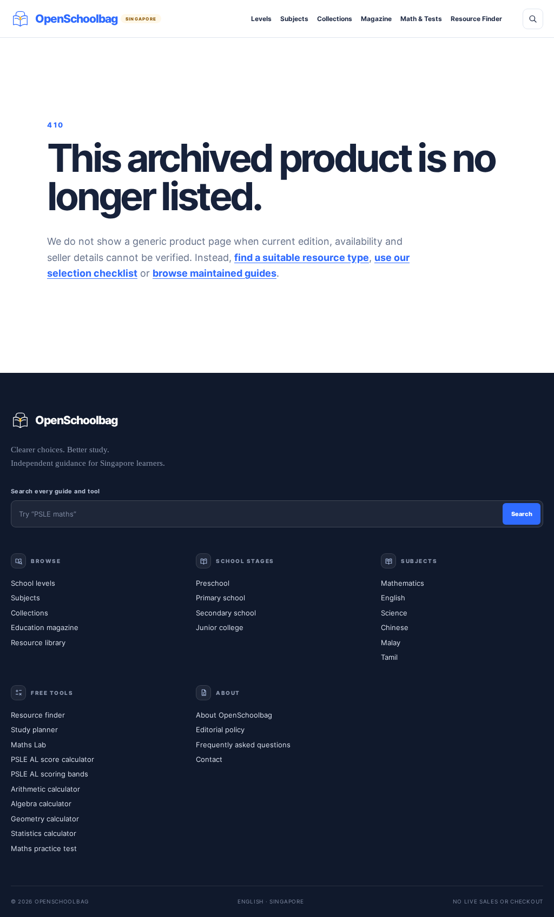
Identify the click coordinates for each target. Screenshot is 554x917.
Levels (261, 19)
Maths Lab (28, 744)
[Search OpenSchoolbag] (533, 19)
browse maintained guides (214, 273)
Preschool (212, 583)
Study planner (34, 729)
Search (521, 514)
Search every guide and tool (55, 491)
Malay (390, 642)
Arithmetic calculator (45, 789)
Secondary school (226, 612)
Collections (334, 19)
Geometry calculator (45, 818)
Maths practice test (44, 848)
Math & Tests (421, 19)
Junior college (219, 627)
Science (394, 612)
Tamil (389, 657)
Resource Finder (476, 19)
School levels (33, 583)
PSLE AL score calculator (52, 759)
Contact (209, 759)
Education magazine (44, 627)
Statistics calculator (43, 833)
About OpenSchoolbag (234, 715)
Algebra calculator (41, 803)
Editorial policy (220, 729)
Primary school (220, 597)
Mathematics (402, 583)
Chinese (394, 627)
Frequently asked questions (243, 744)
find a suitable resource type (301, 257)
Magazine (376, 19)
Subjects (294, 19)
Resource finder (38, 715)
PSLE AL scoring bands (49, 773)
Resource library (38, 642)
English (393, 597)
